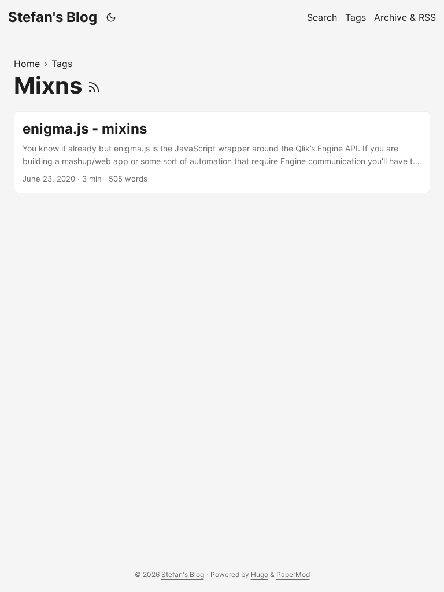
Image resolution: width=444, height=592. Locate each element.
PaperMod (293, 574)
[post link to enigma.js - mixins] (222, 152)
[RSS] (94, 85)
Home (27, 63)
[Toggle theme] (111, 17)
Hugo (259, 574)
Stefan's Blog (52, 17)
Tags (61, 63)
